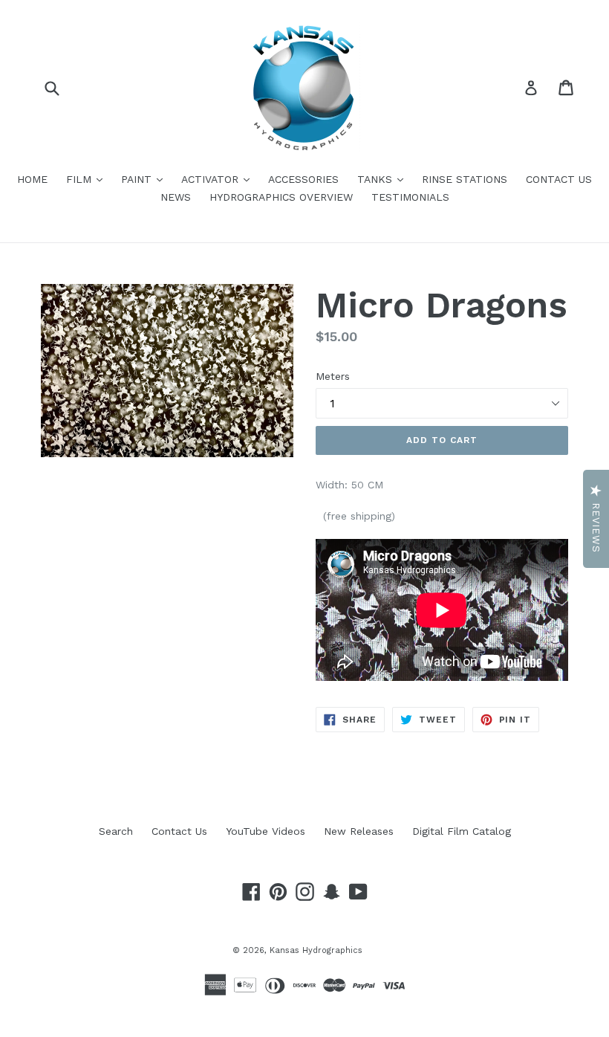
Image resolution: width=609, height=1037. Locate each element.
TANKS (384, 178)
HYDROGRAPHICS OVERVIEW (281, 197)
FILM (88, 178)
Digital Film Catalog (461, 831)
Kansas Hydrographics (316, 950)
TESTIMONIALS (410, 197)
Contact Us (179, 831)
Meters (333, 376)
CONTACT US (559, 179)
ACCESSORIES (303, 179)
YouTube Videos (265, 831)
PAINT (145, 178)
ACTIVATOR (219, 178)
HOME (32, 179)
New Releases (359, 831)
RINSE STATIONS (464, 179)
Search (116, 831)
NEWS (175, 197)
